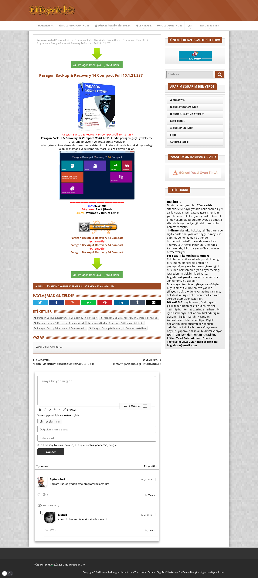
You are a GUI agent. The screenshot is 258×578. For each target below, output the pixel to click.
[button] (7, 573)
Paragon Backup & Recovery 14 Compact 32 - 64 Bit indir (67, 317)
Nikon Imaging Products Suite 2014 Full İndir (63, 362)
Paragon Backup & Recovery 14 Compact (96, 238)
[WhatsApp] (88, 302)
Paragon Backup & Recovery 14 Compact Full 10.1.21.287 (80, 43)
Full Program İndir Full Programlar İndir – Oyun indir (78, 40)
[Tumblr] (137, 302)
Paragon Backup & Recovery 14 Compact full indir (117, 323)
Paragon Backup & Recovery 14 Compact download (130, 317)
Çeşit (191, 25)
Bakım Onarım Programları (121, 40)
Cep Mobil (144, 25)
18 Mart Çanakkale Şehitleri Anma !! (137, 362)
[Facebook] (56, 302)
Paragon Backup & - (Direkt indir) (98, 65)
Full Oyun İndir (171, 25)
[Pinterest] (104, 302)
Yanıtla (151, 495)
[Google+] (72, 302)
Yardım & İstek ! (210, 25)
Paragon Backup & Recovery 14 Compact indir (61, 328)
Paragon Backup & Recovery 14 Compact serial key (119, 328)
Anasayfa (46, 25)
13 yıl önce (146, 479)
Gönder (51, 451)
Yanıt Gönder (132, 406)
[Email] (153, 302)
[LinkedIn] (121, 302)
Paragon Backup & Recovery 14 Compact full (60, 323)
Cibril (41, 286)
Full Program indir (75, 25)
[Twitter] (40, 302)
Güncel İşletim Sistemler (114, 25)
